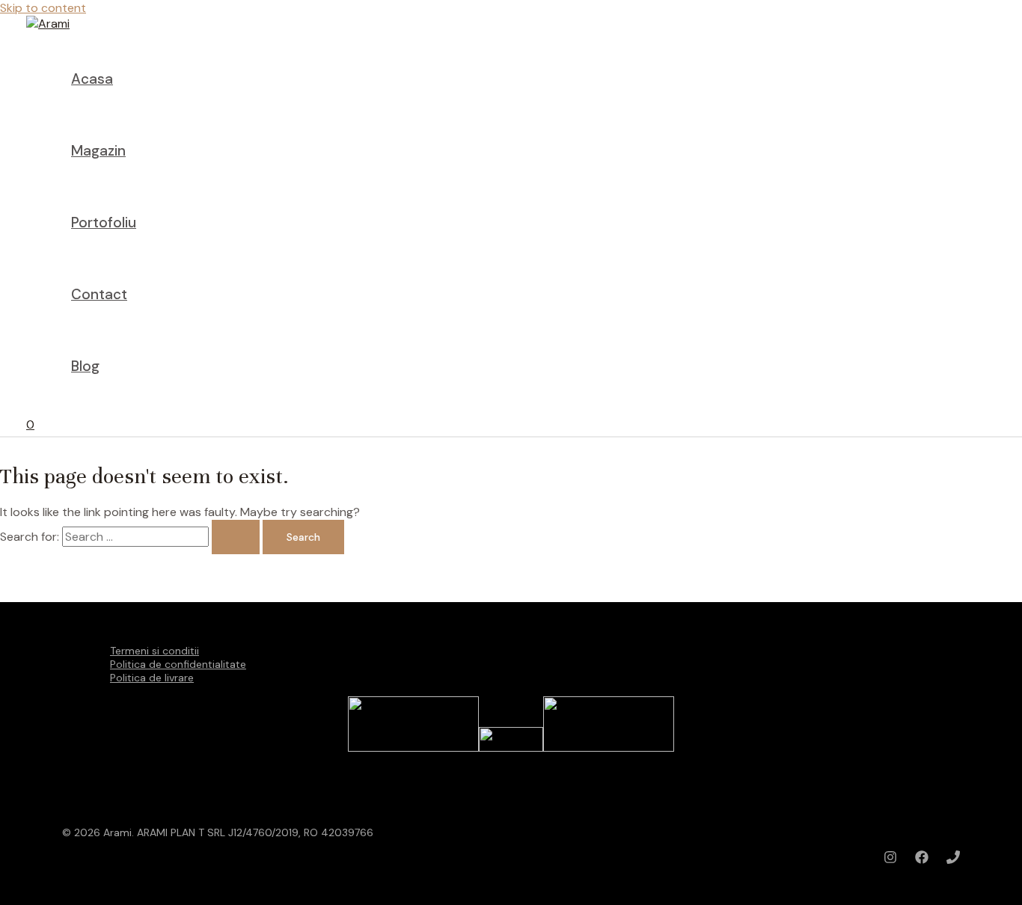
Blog (85, 366)
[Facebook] (921, 860)
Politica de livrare (152, 677)
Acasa (92, 79)
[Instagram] (890, 860)
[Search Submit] (236, 537)
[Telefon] (953, 860)
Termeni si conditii (154, 650)
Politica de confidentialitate (178, 664)
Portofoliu (103, 222)
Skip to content (43, 8)
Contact (99, 294)
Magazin (98, 150)
